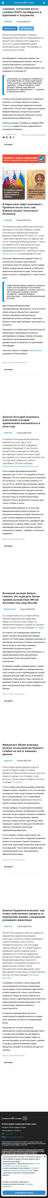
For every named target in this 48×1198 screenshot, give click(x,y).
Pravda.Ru (39, 627)
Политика (8, 22)
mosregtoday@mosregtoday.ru (15, 1137)
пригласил (7, 126)
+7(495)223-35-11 (10, 1134)
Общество (8, 433)
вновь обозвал (35, 350)
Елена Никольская (17, 539)
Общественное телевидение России (20, 466)
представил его (10, 253)
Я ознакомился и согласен (24, 1193)
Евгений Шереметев (37, 135)
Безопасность (10, 609)
